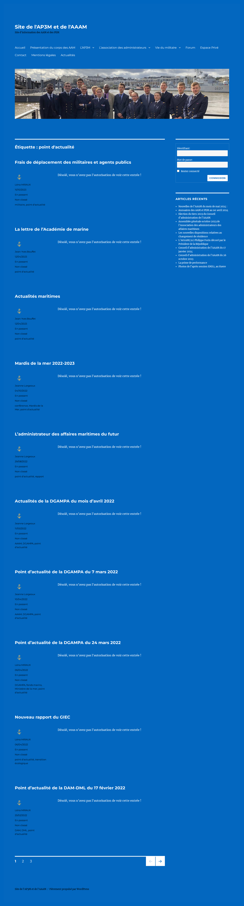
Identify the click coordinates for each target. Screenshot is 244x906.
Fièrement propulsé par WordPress (69, 889)
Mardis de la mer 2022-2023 (45, 363)
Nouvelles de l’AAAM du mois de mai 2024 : (202, 206)
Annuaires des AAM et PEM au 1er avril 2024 (203, 210)
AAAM (18, 543)
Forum (190, 47)
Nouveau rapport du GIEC (42, 717)
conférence (21, 405)
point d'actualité (35, 204)
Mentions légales (43, 55)
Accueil (20, 47)
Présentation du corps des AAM (52, 47)
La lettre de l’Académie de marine (52, 229)
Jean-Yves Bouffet (25, 251)
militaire (20, 204)
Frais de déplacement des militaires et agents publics (73, 162)
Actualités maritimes (37, 296)
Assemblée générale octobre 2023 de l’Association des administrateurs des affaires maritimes (199, 225)
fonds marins (34, 685)
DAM (18, 830)
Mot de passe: (185, 159)
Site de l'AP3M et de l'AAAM (51, 27)
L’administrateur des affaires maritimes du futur (67, 434)
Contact (20, 55)
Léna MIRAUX (23, 184)
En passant (21, 194)
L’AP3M (85, 47)
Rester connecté (190, 171)
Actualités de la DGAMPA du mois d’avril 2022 (64, 501)
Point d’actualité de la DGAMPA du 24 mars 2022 (68, 642)
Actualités (68, 55)
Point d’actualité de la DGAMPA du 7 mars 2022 (66, 571)
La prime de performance (192, 262)
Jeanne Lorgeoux (25, 385)
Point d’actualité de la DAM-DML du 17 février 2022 (70, 787)
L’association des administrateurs (122, 47)
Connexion (217, 178)
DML (24, 830)
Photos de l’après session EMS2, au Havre (202, 266)
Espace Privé (209, 47)
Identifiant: (183, 148)
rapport (39, 476)
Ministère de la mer (26, 688)
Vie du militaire (166, 47)
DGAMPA (28, 543)
